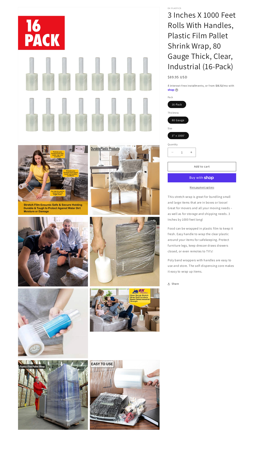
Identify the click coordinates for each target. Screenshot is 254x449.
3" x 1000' (178, 135)
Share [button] (175, 283)
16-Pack (177, 104)
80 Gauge (178, 120)
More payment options (202, 187)
